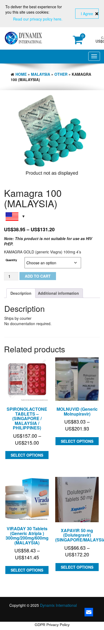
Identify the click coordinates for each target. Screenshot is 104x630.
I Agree (87, 13)
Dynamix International (58, 605)
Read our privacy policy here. (37, 19)
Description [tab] (20, 293)
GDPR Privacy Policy (52, 625)
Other (60, 74)
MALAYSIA (40, 74)
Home (21, 74)
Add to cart (38, 276)
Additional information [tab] (58, 293)
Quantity (11, 260)
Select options (27, 455)
